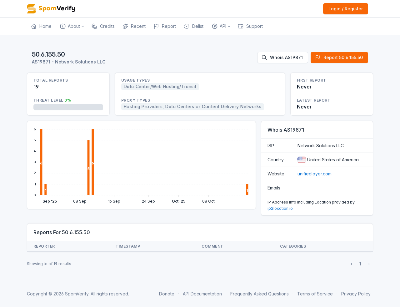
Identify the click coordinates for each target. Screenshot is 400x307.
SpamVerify (76, 293)
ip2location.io (280, 208)
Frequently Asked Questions (259, 293)
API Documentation (202, 293)
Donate (166, 293)
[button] (71, 26)
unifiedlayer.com (315, 173)
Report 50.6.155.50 (343, 57)
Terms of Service (315, 293)
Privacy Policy (356, 293)
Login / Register (345, 8)
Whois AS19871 (286, 57)
